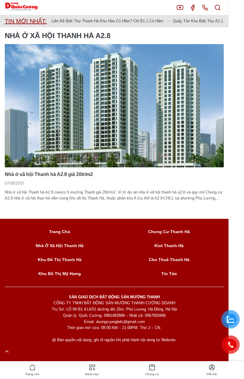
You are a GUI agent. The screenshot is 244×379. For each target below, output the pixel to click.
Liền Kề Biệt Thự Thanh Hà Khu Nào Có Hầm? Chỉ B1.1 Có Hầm (107, 21)
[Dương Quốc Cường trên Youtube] (180, 7)
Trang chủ (59, 231)
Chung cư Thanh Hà (169, 231)
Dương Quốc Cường (26, 7)
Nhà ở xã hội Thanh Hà (60, 245)
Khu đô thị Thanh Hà (60, 259)
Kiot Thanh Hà (169, 245)
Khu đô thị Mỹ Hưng (59, 273)
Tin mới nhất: (26, 21)
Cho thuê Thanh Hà (169, 259)
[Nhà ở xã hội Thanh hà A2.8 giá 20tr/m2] (114, 105)
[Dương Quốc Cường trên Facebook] (192, 7)
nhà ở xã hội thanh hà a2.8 (57, 36)
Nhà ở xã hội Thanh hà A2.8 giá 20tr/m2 (49, 174)
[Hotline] (205, 7)
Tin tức (169, 273)
